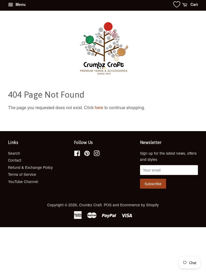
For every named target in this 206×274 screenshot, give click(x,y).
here (99, 107)
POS (108, 204)
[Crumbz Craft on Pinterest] (87, 154)
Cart (193, 4)
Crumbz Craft (90, 204)
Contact (14, 160)
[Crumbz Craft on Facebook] (77, 154)
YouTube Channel (23, 181)
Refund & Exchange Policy (30, 167)
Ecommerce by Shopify (139, 204)
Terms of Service (22, 174)
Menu (20, 4)
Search (14, 153)
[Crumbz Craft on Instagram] (97, 154)
